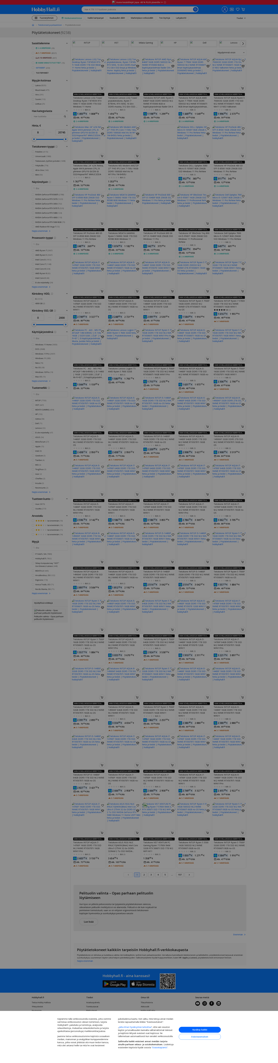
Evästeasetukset (199, 1036)
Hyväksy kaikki (199, 1029)
